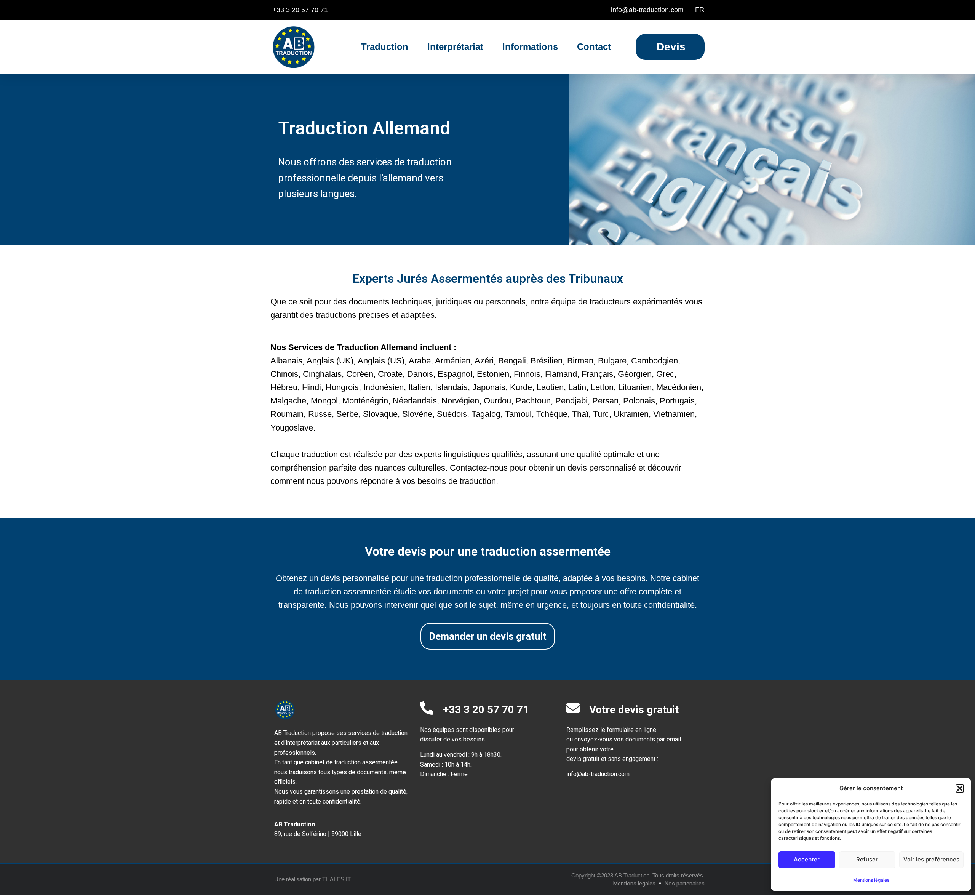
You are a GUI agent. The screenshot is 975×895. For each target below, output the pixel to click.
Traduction (384, 47)
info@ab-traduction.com (598, 774)
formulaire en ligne (631, 729)
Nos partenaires (685, 883)
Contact (594, 47)
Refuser (867, 859)
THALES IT (336, 879)
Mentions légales (871, 880)
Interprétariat (455, 47)
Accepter (807, 859)
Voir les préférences (931, 859)
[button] (960, 788)
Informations (530, 47)
